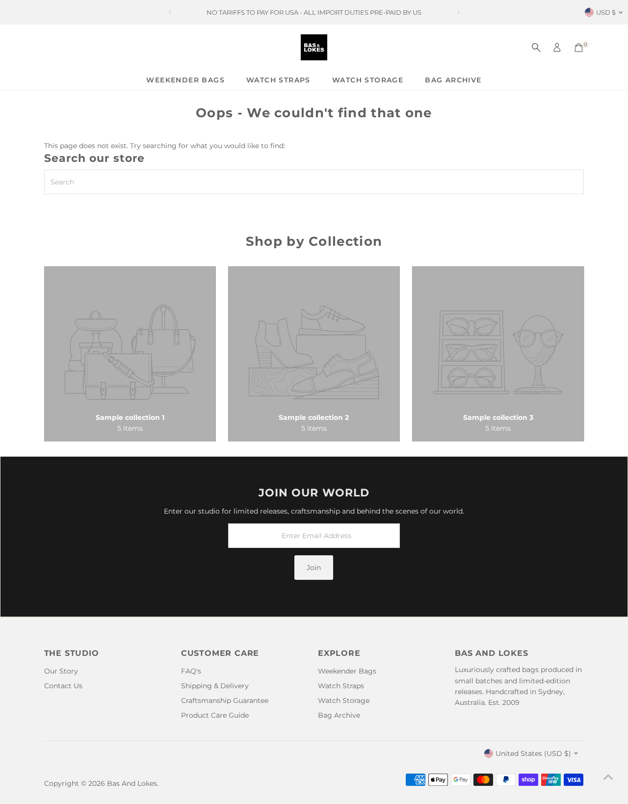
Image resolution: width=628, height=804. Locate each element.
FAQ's (191, 671)
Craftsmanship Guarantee (224, 700)
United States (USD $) (533, 753)
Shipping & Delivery (215, 685)
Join (314, 567)
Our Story (61, 671)
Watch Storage (367, 80)
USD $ (606, 12)
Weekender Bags (185, 80)
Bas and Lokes (132, 783)
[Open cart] (579, 47)
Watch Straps (278, 80)
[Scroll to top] (608, 777)
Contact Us (63, 685)
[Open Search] (536, 47)
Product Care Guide (215, 715)
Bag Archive (453, 80)
